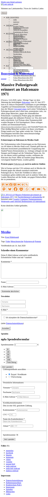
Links (8, 494)
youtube (9, 462)
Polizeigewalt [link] (19, 164)
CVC (6, 414)
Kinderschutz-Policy (14, 485)
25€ (8, 354)
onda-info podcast (13, 468)
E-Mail (4, 310)
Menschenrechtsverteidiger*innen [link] (14, 127)
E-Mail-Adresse (7, 287)
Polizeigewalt (29, 241)
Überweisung (16, 377)
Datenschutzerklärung (14, 323)
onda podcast (11, 466)
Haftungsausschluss (13, 483)
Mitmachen (10, 492)
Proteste (38, 241)
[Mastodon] (3, 184)
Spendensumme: (7, 345)
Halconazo (26, 102)
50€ (8, 357)
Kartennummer (9, 410)
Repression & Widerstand (17, 73)
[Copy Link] (27, 184)
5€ (8, 349)
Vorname (7, 388)
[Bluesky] (7, 184)
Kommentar (6, 262)
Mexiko (6, 232)
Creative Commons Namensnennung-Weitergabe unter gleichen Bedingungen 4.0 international (23, 200)
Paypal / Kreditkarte (18, 374)
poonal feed (10, 464)
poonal (3, 79)
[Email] (19, 184)
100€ (8, 360)
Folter (8, 241)
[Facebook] (11, 184)
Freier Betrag (11, 362)
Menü (4, 13)
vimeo (8, 459)
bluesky (9, 455)
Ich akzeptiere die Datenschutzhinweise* (21, 317)
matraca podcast (12, 471)
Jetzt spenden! (7, 367)
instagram (9, 457)
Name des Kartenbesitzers (14, 419)
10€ (8, 352)
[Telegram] (33, 189)
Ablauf (6, 426)
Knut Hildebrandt (12, 237)
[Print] (23, 184)
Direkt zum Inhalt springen (11, 2)
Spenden (9, 489)
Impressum (10, 487)
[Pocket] (15, 184)
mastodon (9, 451)
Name (3, 282)
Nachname (7, 392)
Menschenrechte (17, 241)
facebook (9, 453)
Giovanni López (20, 109)
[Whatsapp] (27, 189)
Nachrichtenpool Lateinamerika (30, 197)
